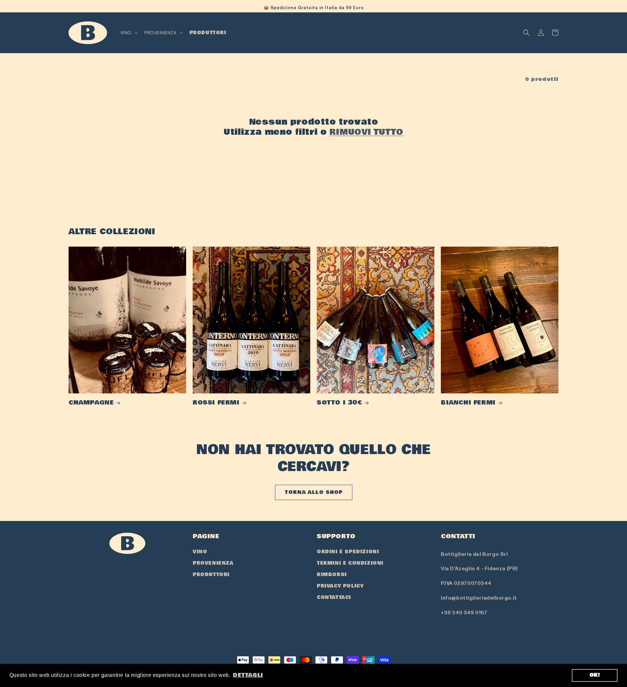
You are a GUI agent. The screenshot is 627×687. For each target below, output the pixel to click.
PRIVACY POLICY (340, 585)
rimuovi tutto (366, 132)
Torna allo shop (314, 492)
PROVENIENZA (213, 563)
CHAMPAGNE (91, 402)
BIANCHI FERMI (468, 402)
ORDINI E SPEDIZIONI (348, 551)
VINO (200, 551)
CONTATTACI (334, 597)
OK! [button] (594, 675)
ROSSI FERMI (216, 402)
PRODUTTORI (211, 574)
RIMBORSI (332, 574)
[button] (128, 32)
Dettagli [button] (248, 675)
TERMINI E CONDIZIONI (350, 563)
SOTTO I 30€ (339, 402)
